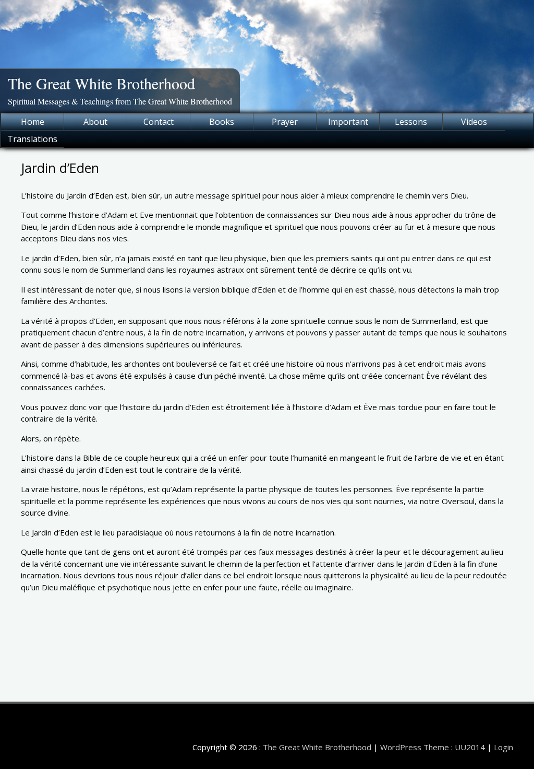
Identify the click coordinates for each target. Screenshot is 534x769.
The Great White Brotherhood (101, 83)
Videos (474, 121)
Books (221, 121)
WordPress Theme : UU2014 (432, 747)
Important (348, 121)
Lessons (411, 121)
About (95, 121)
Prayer (285, 121)
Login (503, 747)
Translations (32, 139)
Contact (158, 121)
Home (32, 121)
